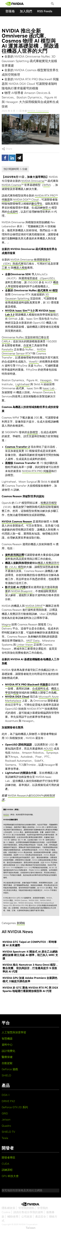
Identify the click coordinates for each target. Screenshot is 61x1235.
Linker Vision (25, 644)
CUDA (5, 1163)
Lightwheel (22, 384)
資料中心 (7, 1044)
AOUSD (48, 748)
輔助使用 (12, 1216)
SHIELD (6, 1075)
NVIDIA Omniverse (32, 181)
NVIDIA (6, 814)
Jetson (6, 1119)
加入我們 (26, 11)
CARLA (6, 341)
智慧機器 (7, 1038)
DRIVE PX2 (8, 1101)
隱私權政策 (8, 1208)
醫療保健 (7, 1057)
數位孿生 (37, 203)
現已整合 (41, 337)
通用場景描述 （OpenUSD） (38, 278)
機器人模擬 (20, 267)
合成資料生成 (40, 688)
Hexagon (46, 380)
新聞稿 (21, 923)
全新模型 (32, 432)
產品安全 (40, 1216)
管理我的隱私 (26, 1208)
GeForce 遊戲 (10, 1069)
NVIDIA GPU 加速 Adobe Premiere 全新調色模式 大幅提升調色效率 (30, 979)
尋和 (52, 587)
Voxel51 (34, 361)
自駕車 (27, 345)
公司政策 (26, 1216)
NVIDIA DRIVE (34, 605)
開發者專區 (8, 1157)
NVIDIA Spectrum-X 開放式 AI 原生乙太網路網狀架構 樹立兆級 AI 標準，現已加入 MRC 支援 (30, 955)
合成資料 (12, 211)
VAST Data (32, 640)
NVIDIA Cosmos (11, 185)
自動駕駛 (7, 1063)
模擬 (16, 692)
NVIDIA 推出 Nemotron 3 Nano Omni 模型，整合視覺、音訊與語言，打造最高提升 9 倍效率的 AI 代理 (30, 968)
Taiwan (30, 1228)
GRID (5, 1113)
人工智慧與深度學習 (14, 1032)
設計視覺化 (8, 1050)
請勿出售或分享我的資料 (28, 1212)
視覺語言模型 (48, 502)
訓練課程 (7, 1169)
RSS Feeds (44, 11)
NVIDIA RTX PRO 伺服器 (36, 471)
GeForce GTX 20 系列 (15, 1107)
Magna (6, 624)
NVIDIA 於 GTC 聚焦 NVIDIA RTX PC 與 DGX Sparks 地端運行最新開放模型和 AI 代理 (30, 989)
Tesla (5, 1138)
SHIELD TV (8, 1131)
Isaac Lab (49, 388)
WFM (46, 185)
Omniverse (9, 337)
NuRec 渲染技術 (26, 337)
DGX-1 (6, 1095)
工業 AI (6, 267)
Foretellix (7, 349)
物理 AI (46, 207)
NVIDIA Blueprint (22, 591)
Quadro (6, 1125)
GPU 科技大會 (10, 1176)
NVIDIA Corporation (38, 110)
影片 (44, 587)
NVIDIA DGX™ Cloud (26, 199)
